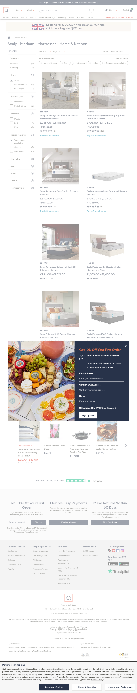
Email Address (86, 373)
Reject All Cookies (87, 687)
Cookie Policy (97, 680)
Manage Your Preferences (120, 687)
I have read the (98, 408)
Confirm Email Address (90, 384)
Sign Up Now (88, 415)
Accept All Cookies (54, 687)
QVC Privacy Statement (106, 408)
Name (82, 396)
